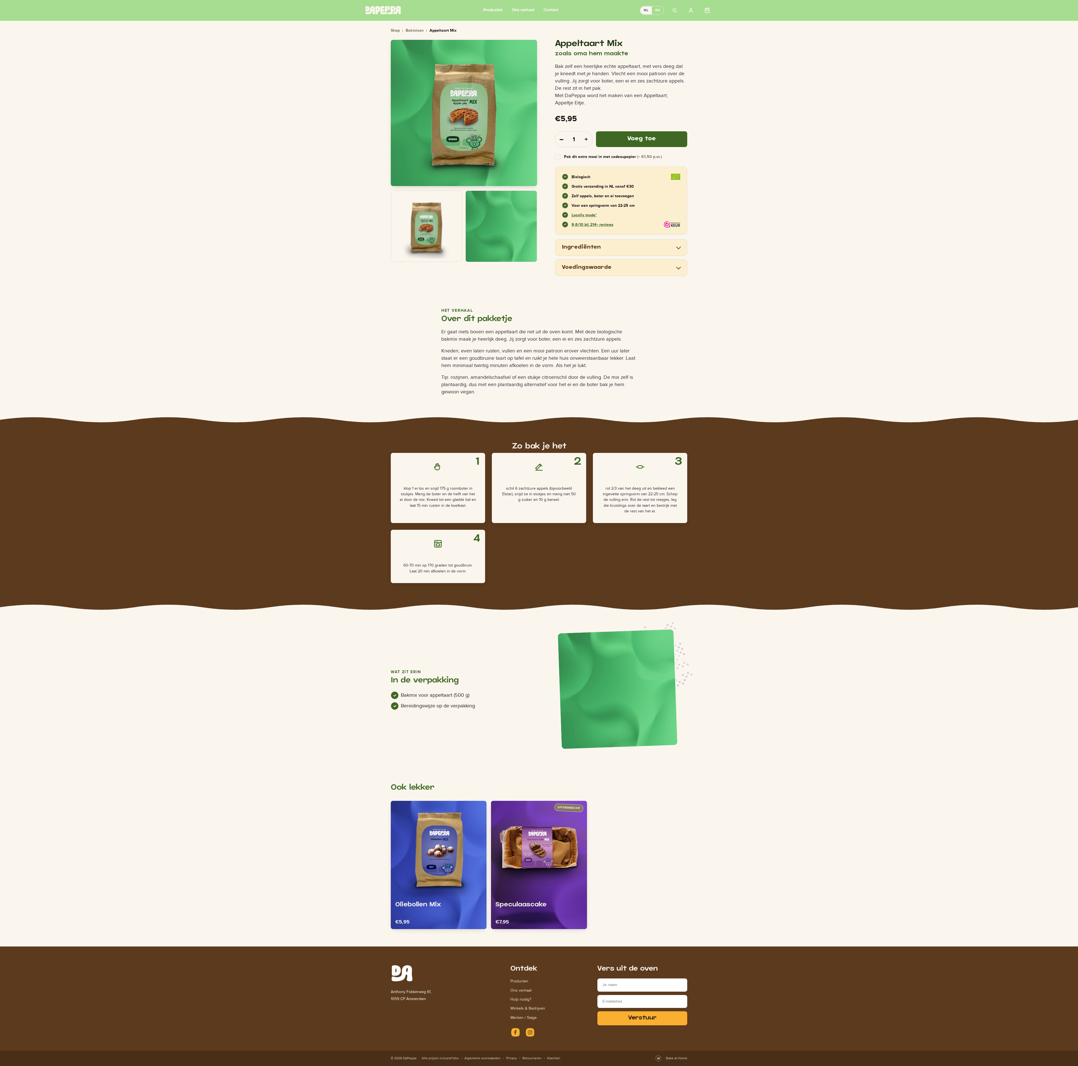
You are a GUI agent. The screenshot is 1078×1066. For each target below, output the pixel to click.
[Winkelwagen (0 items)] (707, 10)
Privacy (511, 1058)
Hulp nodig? (520, 999)
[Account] (691, 10)
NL (646, 10)
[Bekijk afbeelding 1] (426, 226)
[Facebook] (515, 1032)
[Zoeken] (674, 10)
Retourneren (532, 1058)
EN (657, 10)
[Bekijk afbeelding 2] (501, 226)
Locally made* (584, 215)
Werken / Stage (523, 1017)
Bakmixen (415, 30)
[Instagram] (530, 1032)
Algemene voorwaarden (482, 1058)
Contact (550, 9)
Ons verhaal (523, 9)
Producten (493, 9)
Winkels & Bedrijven (527, 1008)
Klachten (553, 1058)
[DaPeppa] (383, 10)
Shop (395, 30)
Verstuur (642, 1018)
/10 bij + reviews (592, 224)
